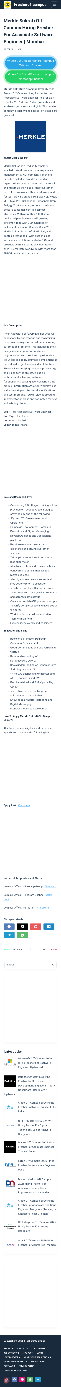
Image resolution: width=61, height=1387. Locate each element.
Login (40, 1353)
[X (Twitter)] (22, 926)
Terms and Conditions (15, 1370)
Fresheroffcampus (30, 4)
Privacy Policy (27, 1366)
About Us (8, 1348)
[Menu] (54, 5)
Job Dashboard (11, 1353)
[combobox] (27, 965)
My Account (37, 1362)
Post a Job (9, 1366)
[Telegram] (9, 935)
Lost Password (12, 1357)
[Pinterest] (35, 926)
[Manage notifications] (6, 1380)
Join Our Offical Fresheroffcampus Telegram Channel (32, 63)
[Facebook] (9, 926)
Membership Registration (37, 1357)
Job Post (28, 1353)
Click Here (24, 805)
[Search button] (53, 965)
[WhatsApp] (22, 935)
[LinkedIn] (48, 926)
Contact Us (23, 1348)
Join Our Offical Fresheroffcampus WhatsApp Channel (32, 77)
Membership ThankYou (15, 1362)
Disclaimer (39, 1348)
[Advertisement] (30, 288)
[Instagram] (22, 1379)
